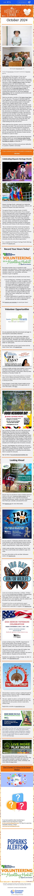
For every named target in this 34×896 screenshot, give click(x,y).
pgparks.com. (11, 243)
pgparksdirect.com (14, 658)
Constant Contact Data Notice (20, 887)
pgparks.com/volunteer (11, 302)
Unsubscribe (10, 887)
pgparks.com (18, 347)
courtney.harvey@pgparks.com (10, 826)
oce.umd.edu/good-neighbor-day (19, 454)
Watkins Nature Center (19, 82)
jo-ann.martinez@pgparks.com (10, 823)
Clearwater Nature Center (19, 88)
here (16, 386)
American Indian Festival (23, 138)
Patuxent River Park (19, 68)
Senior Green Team (11, 71)
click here (16, 153)
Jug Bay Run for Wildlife (16, 594)
